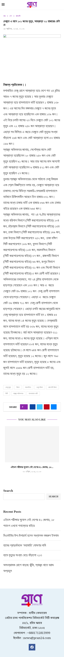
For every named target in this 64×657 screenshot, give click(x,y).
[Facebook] (32, 647)
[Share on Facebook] (32, 406)
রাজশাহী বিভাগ (52, 387)
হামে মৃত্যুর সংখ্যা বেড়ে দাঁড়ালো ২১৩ (23, 555)
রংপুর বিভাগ (40, 387)
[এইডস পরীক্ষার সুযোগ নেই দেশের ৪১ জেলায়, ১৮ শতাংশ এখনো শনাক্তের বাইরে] (32, 444)
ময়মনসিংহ (28, 387)
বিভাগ (18, 387)
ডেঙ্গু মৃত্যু (8, 387)
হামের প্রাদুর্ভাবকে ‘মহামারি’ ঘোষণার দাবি (24, 545)
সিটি (6, 393)
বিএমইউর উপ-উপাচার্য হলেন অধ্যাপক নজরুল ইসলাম (31, 535)
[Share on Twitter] (40, 406)
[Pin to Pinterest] (47, 406)
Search (8, 490)
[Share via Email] (54, 406)
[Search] (60, 5)
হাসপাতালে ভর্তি (33, 393)
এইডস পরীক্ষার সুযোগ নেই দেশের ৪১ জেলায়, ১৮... (32, 467)
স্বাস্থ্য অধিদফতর (18, 393)
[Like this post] (25, 406)
